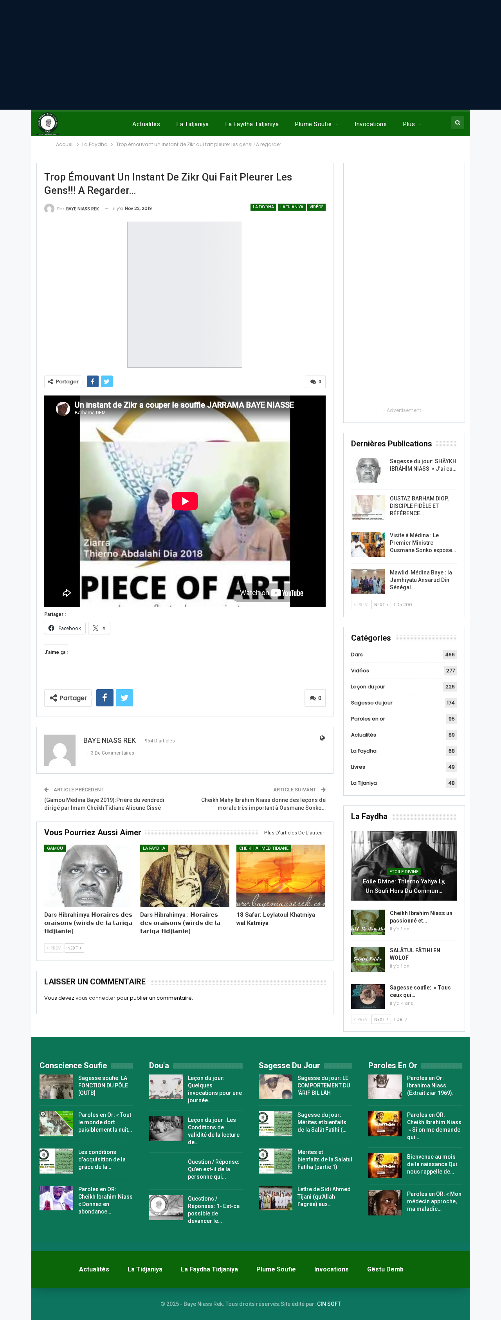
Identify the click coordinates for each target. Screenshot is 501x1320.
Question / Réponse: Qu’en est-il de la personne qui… (214, 1169)
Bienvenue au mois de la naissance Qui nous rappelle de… (432, 1164)
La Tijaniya (291, 207)
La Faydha (263, 207)
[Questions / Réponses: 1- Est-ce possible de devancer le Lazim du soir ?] (166, 1207)
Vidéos (316, 207)
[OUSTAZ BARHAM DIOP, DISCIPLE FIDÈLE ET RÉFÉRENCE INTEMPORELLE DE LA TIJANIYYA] (368, 507)
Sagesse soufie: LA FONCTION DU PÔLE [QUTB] (103, 1085)
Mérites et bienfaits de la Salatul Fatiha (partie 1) (324, 1159)
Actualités (146, 124)
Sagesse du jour (372, 702)
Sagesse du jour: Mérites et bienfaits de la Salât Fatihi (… (321, 1122)
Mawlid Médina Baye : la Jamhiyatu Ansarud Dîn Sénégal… (421, 579)
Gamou (55, 848)
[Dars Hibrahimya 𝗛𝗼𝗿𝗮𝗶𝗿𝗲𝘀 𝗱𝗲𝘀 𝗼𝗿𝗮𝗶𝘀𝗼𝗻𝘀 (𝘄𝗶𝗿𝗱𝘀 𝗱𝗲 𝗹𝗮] (88, 876)
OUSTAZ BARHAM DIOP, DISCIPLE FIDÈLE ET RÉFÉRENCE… (419, 505)
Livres (358, 767)
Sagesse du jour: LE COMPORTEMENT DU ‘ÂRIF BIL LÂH (323, 1085)
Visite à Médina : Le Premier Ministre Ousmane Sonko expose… (423, 542)
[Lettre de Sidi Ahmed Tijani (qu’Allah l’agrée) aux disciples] (275, 1198)
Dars (357, 654)
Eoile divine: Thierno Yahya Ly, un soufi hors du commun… (404, 886)
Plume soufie (313, 124)
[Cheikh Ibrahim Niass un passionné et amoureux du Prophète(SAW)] (368, 922)
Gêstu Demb (385, 1269)
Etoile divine (403, 871)
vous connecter (95, 998)
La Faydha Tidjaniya (252, 124)
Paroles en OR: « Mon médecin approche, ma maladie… (434, 1201)
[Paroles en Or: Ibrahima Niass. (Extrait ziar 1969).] (385, 1087)
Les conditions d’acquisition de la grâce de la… (102, 1159)
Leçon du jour (368, 686)
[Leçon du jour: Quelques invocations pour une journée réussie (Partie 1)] (166, 1087)
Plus (409, 124)
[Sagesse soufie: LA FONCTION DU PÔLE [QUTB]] (56, 1087)
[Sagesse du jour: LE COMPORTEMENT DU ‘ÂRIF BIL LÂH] (275, 1087)
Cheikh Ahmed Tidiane (263, 848)
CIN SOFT (329, 1304)
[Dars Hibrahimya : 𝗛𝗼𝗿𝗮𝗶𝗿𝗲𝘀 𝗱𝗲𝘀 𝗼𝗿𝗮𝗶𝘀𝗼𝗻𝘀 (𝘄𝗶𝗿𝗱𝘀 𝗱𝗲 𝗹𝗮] (184, 876)
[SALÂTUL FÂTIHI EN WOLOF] (368, 959)
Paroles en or (368, 718)
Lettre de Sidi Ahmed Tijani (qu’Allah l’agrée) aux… (324, 1196)
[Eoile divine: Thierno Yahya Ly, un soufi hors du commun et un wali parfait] (404, 866)
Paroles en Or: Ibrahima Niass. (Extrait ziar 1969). (430, 1085)
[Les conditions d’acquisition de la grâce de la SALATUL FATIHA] (56, 1161)
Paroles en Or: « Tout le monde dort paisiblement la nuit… (105, 1122)
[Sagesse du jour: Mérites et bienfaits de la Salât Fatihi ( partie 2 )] (275, 1123)
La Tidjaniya (193, 124)
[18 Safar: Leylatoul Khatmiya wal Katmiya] (281, 876)
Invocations (371, 124)
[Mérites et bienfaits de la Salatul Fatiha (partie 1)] (275, 1161)
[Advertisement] (250, 55)
